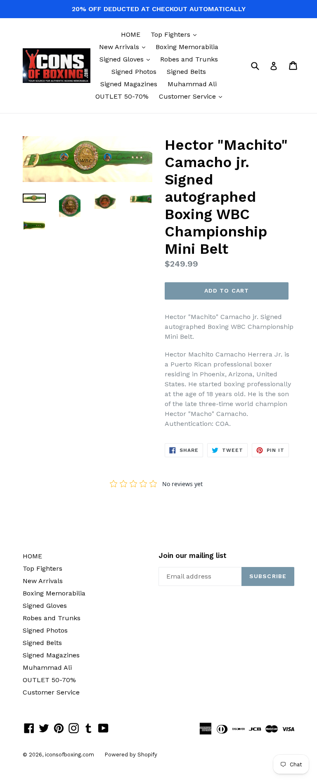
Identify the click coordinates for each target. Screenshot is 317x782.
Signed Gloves (126, 59)
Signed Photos (133, 72)
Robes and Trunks (189, 59)
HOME (130, 34)
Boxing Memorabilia (187, 47)
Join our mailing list (192, 555)
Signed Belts (186, 72)
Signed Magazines (128, 84)
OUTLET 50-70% (122, 96)
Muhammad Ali (192, 84)
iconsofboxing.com (69, 754)
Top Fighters (176, 34)
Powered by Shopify (130, 754)
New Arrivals (124, 47)
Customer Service (192, 96)
